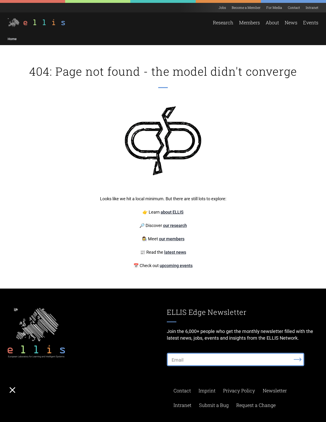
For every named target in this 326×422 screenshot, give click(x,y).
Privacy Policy (239, 390)
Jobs (222, 7)
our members (171, 238)
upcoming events (176, 265)
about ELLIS (172, 212)
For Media (274, 7)
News (291, 22)
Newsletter (275, 390)
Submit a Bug (214, 405)
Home (12, 39)
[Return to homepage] (33, 22)
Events (310, 22)
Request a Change (256, 405)
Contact (294, 7)
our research (175, 225)
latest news (175, 252)
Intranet (312, 7)
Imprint (207, 390)
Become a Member (246, 7)
